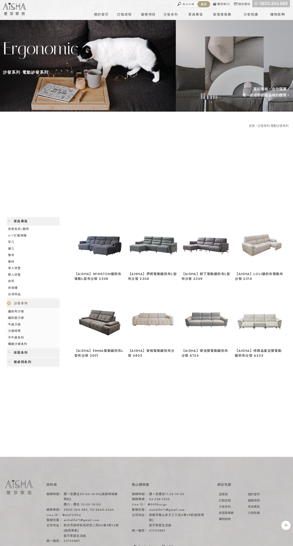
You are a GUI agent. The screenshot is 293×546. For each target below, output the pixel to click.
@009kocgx (157, 504)
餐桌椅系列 (22, 361)
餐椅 (11, 261)
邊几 (11, 248)
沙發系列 (21, 303)
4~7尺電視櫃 (17, 235)
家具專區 (21, 221)
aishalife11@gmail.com (81, 520)
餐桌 (11, 255)
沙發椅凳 (14, 331)
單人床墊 (14, 268)
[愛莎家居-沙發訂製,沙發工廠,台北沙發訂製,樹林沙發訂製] (14, 9)
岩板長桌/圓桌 (18, 229)
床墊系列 (21, 352)
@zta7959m (71, 515)
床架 (11, 281)
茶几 (11, 242)
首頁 (252, 125)
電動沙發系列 (17, 344)
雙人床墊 (14, 274)
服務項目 (254, 500)
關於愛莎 (254, 494)
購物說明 (225, 519)
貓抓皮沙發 (16, 318)
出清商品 (14, 294)
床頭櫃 (13, 287)
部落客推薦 (226, 513)
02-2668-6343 (102, 509)
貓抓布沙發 (16, 311)
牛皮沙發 (14, 324)
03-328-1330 (159, 499)
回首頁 (223, 494)
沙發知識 (254, 513)
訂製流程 (225, 500)
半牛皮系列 (16, 337)
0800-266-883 (76, 509)
